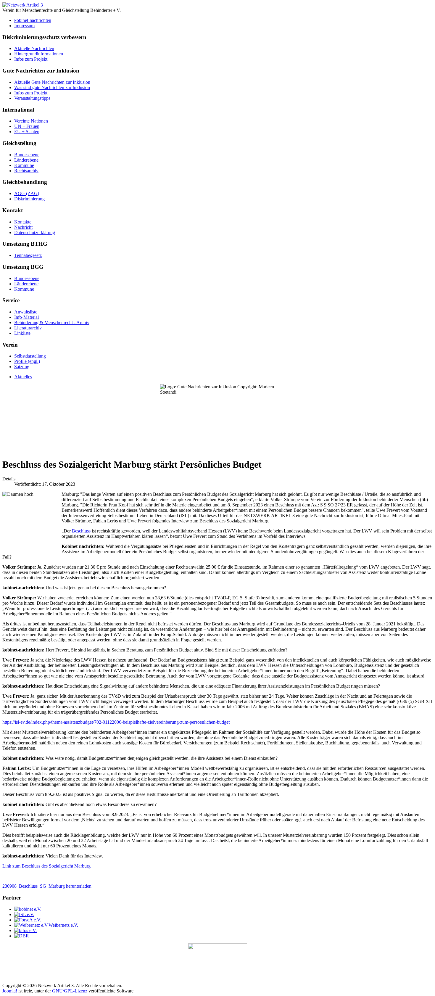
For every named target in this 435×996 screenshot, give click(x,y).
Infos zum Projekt (30, 59)
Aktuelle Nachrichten (34, 48)
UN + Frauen (26, 126)
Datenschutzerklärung (34, 232)
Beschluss (81, 530)
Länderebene (26, 159)
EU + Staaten (26, 131)
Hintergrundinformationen (38, 53)
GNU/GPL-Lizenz (69, 990)
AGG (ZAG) (26, 193)
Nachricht (23, 227)
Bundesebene (26, 154)
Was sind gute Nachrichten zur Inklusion (52, 87)
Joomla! (9, 990)
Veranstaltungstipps (32, 98)
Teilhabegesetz (28, 255)
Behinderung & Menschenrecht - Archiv (51, 322)
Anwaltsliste (25, 311)
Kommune (24, 165)
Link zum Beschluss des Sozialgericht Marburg (46, 865)
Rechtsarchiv (26, 170)
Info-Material (26, 317)
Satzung (21, 366)
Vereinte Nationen (31, 120)
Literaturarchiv (28, 327)
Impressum (24, 25)
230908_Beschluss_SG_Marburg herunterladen (46, 886)
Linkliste (22, 333)
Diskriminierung (29, 198)
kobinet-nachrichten (32, 20)
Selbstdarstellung (30, 355)
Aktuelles (23, 376)
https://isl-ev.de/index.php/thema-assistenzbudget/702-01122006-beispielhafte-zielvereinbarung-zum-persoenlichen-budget (116, 722)
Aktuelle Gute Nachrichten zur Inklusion (52, 82)
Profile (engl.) (27, 361)
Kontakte (22, 221)
